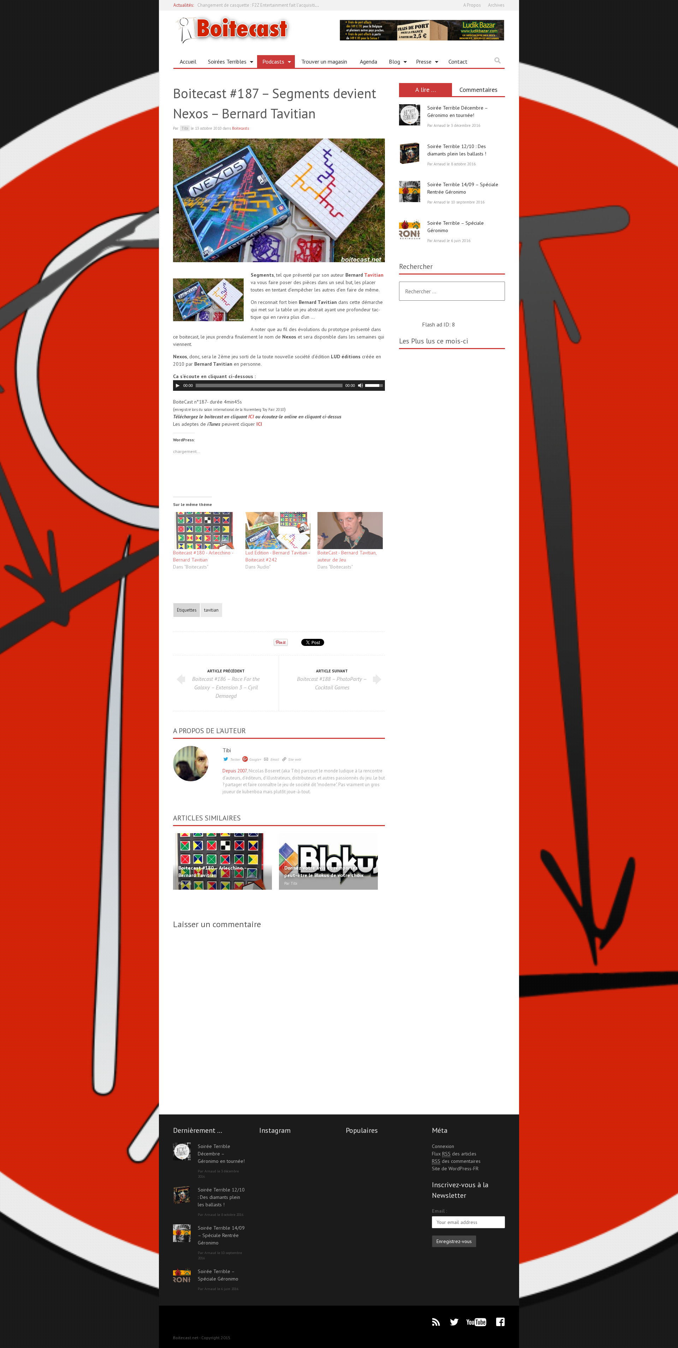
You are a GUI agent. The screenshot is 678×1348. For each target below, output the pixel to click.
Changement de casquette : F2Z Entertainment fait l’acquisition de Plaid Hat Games (278, 5)
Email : (439, 1211)
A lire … (425, 90)
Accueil (188, 61)
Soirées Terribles (224, 63)
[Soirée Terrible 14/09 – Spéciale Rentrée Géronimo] (409, 191)
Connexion (443, 1146)
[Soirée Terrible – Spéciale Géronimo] (409, 230)
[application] (279, 385)
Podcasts (270, 63)
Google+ (255, 759)
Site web (294, 759)
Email (274, 759)
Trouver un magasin (324, 61)
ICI (251, 416)
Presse (421, 63)
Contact (458, 61)
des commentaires (456, 1161)
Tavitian (373, 275)
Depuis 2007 (234, 771)
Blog (391, 63)
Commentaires (478, 90)
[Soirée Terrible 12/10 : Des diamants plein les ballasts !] (409, 153)
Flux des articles (454, 1153)
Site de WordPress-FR (455, 1168)
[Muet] (360, 385)
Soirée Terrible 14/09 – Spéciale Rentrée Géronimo (221, 1235)
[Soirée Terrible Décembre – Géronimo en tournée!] (409, 114)
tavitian (211, 610)
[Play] (177, 385)
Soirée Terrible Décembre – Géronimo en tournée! (221, 1153)
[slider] (375, 384)
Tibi (226, 750)
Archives (496, 5)
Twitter (235, 759)
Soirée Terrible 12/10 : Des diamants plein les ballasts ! (221, 1197)
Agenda (368, 61)
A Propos (472, 5)
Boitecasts (240, 128)
